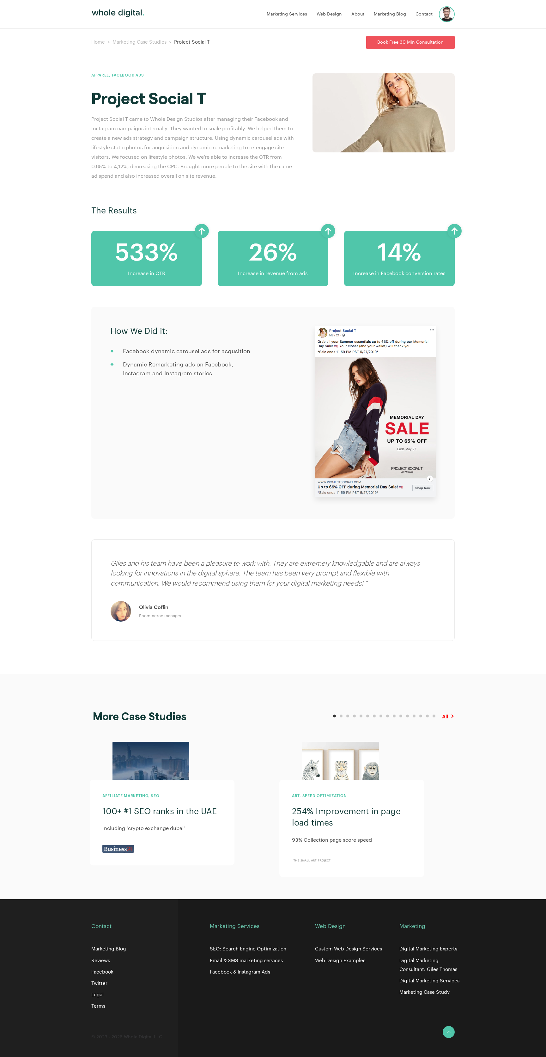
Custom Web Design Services (348, 949)
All (445, 716)
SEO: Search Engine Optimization (248, 949)
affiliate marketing (125, 796)
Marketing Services (287, 14)
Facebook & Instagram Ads (240, 972)
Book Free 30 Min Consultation (410, 42)
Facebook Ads (128, 75)
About (357, 14)
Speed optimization (324, 796)
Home (98, 42)
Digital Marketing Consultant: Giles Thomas (428, 965)
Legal (97, 994)
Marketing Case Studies (139, 42)
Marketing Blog (390, 14)
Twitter (99, 983)
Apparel (100, 75)
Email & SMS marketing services (246, 960)
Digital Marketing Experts (428, 949)
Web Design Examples (340, 960)
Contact (424, 14)
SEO (155, 796)
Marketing (412, 926)
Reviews (100, 960)
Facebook (102, 972)
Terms (98, 1006)
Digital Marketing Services (429, 981)
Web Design (329, 14)
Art (296, 796)
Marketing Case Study (424, 992)
